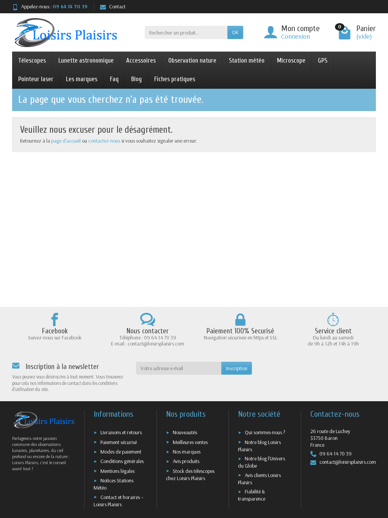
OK (235, 32)
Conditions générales (122, 461)
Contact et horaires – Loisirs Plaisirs (119, 501)
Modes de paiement (120, 451)
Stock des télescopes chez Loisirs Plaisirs (190, 475)
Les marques (81, 79)
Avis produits (186, 461)
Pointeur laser (35, 79)
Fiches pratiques (174, 79)
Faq (114, 79)
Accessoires (141, 60)
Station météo (246, 60)
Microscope (291, 60)
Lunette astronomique (86, 60)
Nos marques (186, 451)
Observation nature (192, 60)
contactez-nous (104, 140)
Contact (117, 6)
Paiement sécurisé (118, 442)
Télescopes (32, 60)
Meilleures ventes (190, 442)
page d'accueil (66, 140)
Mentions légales (117, 471)
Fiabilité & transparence (251, 495)
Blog (136, 79)
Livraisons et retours (121, 432)
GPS (322, 60)
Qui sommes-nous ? (265, 432)
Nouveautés (185, 432)
